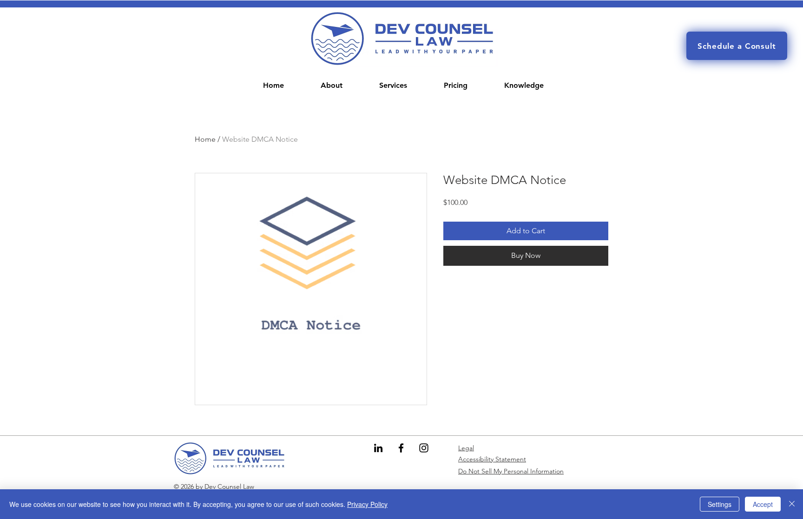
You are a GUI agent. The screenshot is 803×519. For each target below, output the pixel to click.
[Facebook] (401, 448)
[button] (393, 85)
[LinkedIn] (378, 448)
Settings (719, 504)
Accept (763, 504)
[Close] (791, 504)
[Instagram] (424, 448)
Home (205, 139)
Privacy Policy (367, 504)
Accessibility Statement (492, 459)
